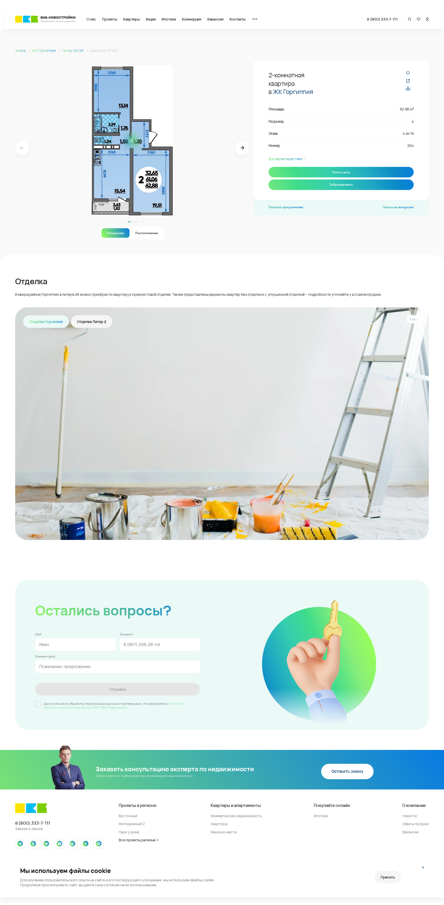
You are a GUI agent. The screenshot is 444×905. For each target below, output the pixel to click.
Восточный (128, 815)
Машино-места (224, 832)
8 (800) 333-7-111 (382, 19)
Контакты (237, 19)
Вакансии (215, 19)
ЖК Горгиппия (44, 50)
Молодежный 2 (132, 823)
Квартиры (131, 19)
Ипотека (169, 19)
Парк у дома (129, 832)
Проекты (109, 19)
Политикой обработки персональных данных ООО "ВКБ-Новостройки (113, 705)
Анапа (20, 50)
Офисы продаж (415, 823)
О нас (91, 19)
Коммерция (191, 19)
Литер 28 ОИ (73, 50)
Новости (409, 815)
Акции (151, 19)
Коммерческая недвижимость (236, 815)
